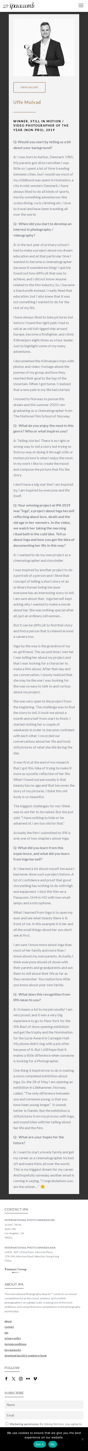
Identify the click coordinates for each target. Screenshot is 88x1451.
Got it (40, 1444)
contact (9, 1326)
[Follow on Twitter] (15, 1378)
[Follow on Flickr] (29, 1378)
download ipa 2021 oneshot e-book (26, 1355)
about (8, 1321)
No (53, 1444)
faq (6, 1332)
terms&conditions (15, 1344)
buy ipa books (13, 1350)
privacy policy (13, 1338)
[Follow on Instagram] (22, 1378)
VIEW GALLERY (29, 87)
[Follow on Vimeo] (37, 1378)
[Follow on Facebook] (8, 1378)
